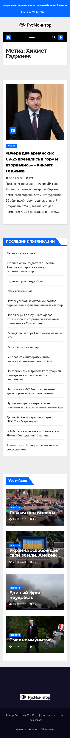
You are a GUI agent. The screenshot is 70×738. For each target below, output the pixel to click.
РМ (31, 178)
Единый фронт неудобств (25, 281)
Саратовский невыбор (23, 347)
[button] (53, 37)
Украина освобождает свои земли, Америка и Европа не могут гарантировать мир (31, 267)
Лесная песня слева (21, 253)
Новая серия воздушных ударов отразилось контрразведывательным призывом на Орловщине (33, 319)
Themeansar (35, 720)
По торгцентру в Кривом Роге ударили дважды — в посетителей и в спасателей (34, 375)
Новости (11, 146)
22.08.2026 (20, 646)
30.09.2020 (16, 178)
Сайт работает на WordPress (22, 715)
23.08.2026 (20, 519)
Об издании (47, 729)
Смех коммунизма (19, 291)
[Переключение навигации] (32, 37)
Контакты (20, 729)
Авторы (32, 729)
